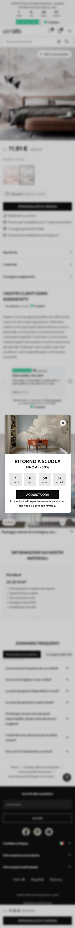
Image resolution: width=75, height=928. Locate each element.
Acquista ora (37, 494)
